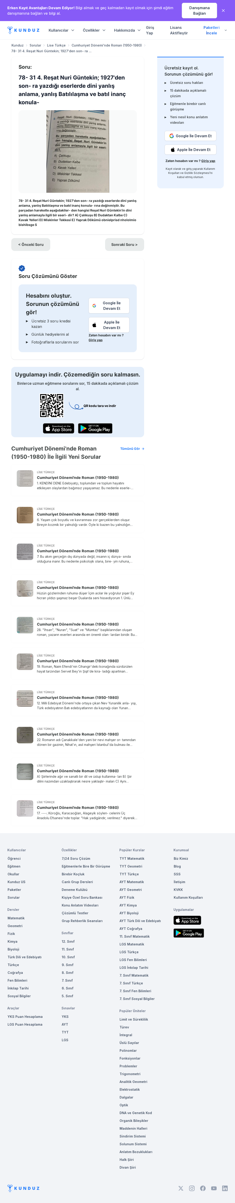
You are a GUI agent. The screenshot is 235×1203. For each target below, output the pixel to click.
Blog (177, 866)
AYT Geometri (131, 890)
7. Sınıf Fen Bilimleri (135, 991)
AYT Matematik (132, 882)
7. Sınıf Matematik (134, 975)
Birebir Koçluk (73, 874)
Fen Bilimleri (17, 980)
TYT (65, 1032)
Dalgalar (126, 1097)
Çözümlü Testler (75, 913)
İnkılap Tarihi (18, 988)
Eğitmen (14, 866)
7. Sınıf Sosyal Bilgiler (137, 999)
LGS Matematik (132, 944)
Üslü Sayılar (129, 1043)
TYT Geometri (131, 866)
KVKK (178, 890)
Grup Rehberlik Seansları (82, 921)
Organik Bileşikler (134, 1121)
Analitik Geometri (133, 1082)
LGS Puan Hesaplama (25, 1024)
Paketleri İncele (212, 30)
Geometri (15, 926)
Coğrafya (15, 973)
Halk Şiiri (127, 1160)
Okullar (13, 874)
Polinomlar (128, 1050)
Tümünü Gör (130, 448)
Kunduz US (16, 882)
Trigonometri (130, 1074)
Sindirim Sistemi (133, 1136)
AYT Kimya (128, 905)
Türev (124, 1027)
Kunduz (17, 45)
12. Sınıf (68, 941)
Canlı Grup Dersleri (77, 882)
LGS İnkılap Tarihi (134, 968)
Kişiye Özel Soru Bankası (82, 897)
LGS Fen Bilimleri (133, 960)
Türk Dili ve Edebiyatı (25, 957)
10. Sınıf (68, 957)
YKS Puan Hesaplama (25, 1017)
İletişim (179, 882)
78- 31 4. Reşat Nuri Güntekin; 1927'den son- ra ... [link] (51, 51)
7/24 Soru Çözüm (76, 858)
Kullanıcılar (59, 30)
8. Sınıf (67, 973)
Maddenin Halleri (133, 1128)
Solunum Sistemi (133, 1144)
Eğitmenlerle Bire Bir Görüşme (86, 866)
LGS (65, 1040)
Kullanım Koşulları (188, 897)
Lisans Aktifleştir (179, 30)
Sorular (35, 45)
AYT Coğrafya (131, 929)
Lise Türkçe (56, 45)
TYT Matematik (132, 858)
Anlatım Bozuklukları (136, 1152)
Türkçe (13, 965)
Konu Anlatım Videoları (80, 905)
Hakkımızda (124, 30)
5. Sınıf (67, 996)
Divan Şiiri (128, 1167)
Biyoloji (13, 949)
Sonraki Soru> (124, 244)
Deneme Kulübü (74, 890)
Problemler (128, 1066)
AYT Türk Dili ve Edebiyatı (140, 921)
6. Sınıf (67, 988)
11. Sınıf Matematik (135, 936)
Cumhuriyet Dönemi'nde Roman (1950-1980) (107, 45)
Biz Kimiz (181, 858)
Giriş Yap (150, 30)
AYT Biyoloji (129, 913)
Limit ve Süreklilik (134, 1019)
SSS (177, 874)
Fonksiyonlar (130, 1058)
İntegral (126, 1035)
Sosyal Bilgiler (19, 996)
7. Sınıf (67, 980)
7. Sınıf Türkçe (131, 983)
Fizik (11, 934)
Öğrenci (14, 858)
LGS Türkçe (129, 952)
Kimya (12, 941)
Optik (124, 1105)
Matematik (16, 918)
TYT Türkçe (129, 874)
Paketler (14, 890)
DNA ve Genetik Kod (136, 1113)
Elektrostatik (130, 1089)
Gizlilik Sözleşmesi (197, 173)
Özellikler (91, 30)
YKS (65, 1017)
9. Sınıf (67, 965)
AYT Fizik (127, 897)
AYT (65, 1024)
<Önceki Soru (31, 244)
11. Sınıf (68, 949)
